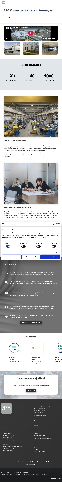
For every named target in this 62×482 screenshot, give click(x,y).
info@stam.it (40, 412)
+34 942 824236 (9, 437)
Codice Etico (48, 461)
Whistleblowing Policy (35, 461)
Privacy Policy (21, 461)
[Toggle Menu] (58, 2)
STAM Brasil (37, 433)
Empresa (11, 4)
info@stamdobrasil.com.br (44, 438)
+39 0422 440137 (41, 410)
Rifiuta (11, 256)
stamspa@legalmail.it (41, 415)
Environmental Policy (31, 464)
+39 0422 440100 (40, 408)
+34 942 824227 (9, 435)
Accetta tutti (50, 256)
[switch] (23, 246)
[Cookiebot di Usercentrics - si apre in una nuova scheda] (53, 224)
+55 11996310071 (40, 435)
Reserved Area (10, 461)
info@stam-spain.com (12, 440)
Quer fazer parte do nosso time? (31, 322)
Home (5, 4)
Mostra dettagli (52, 252)
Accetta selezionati (31, 256)
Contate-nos (31, 390)
